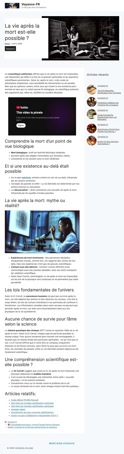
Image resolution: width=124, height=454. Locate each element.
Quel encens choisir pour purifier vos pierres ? (108, 130)
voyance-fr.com (24, 448)
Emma (7, 44)
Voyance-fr (10, 49)
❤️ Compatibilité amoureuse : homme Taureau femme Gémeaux (34, 425)
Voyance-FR (30, 4)
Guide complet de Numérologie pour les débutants (107, 117)
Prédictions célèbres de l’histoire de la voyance (108, 104)
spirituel (26, 177)
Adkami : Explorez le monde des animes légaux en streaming (32, 427)
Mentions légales (62, 443)
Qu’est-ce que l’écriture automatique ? (107, 142)
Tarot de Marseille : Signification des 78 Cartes (109, 92)
